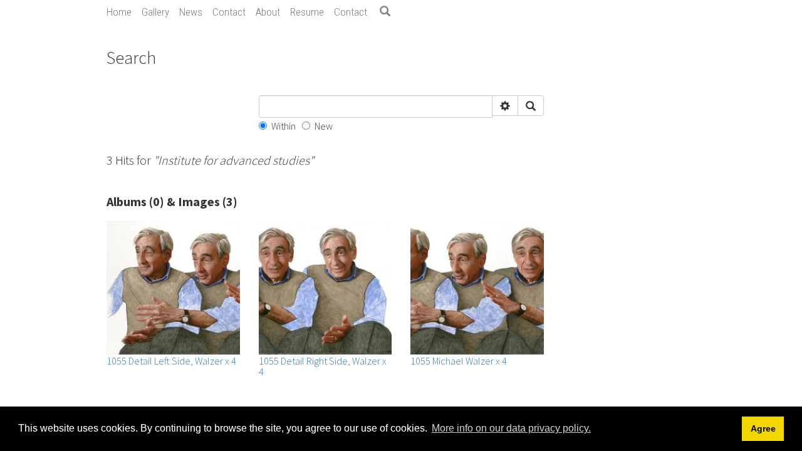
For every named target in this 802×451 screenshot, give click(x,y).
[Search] (389, 12)
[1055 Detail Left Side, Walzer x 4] (173, 288)
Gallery (155, 12)
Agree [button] (763, 428)
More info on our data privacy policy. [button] (511, 428)
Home (119, 12)
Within (283, 126)
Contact (229, 12)
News (190, 12)
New (324, 126)
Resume (307, 12)
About (268, 12)
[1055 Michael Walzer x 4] (477, 288)
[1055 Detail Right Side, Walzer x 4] (325, 288)
